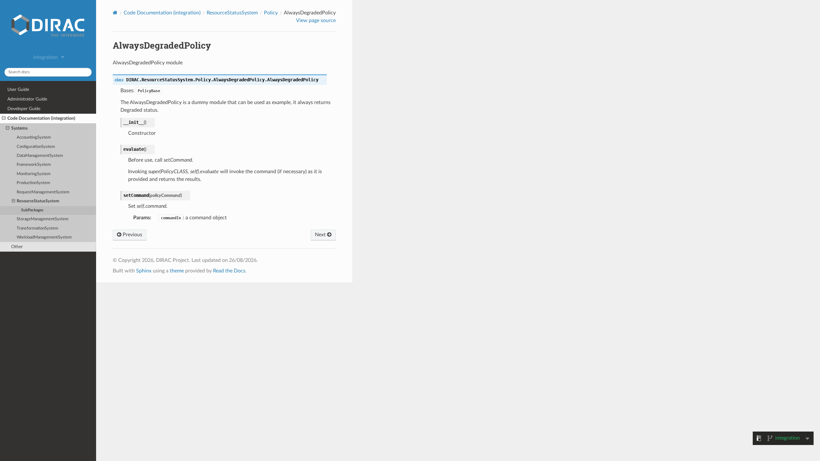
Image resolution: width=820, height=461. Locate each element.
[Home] (115, 12)
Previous (131, 234)
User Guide (18, 89)
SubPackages (32, 210)
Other (17, 246)
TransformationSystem (37, 228)
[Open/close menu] (3, 118)
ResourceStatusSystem (38, 201)
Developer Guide (23, 108)
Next (321, 234)
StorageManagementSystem (43, 219)
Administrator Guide (27, 99)
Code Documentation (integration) (41, 118)
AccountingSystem (34, 137)
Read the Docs (229, 270)
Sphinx (144, 270)
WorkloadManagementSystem (44, 237)
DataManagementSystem (40, 156)
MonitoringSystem (34, 174)
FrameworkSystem (34, 165)
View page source (316, 20)
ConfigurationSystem (36, 147)
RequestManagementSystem (43, 192)
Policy (271, 12)
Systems (19, 128)
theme (177, 270)
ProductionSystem (33, 183)
